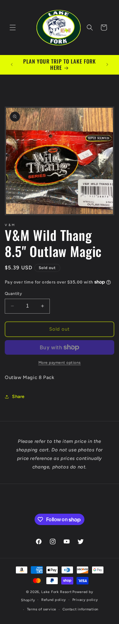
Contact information (80, 609)
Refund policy (53, 600)
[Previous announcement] (12, 64)
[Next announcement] (107, 64)
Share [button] (18, 396)
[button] (13, 27)
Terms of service (41, 609)
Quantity (13, 293)
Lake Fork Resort (56, 592)
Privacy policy (85, 600)
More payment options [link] (59, 362)
